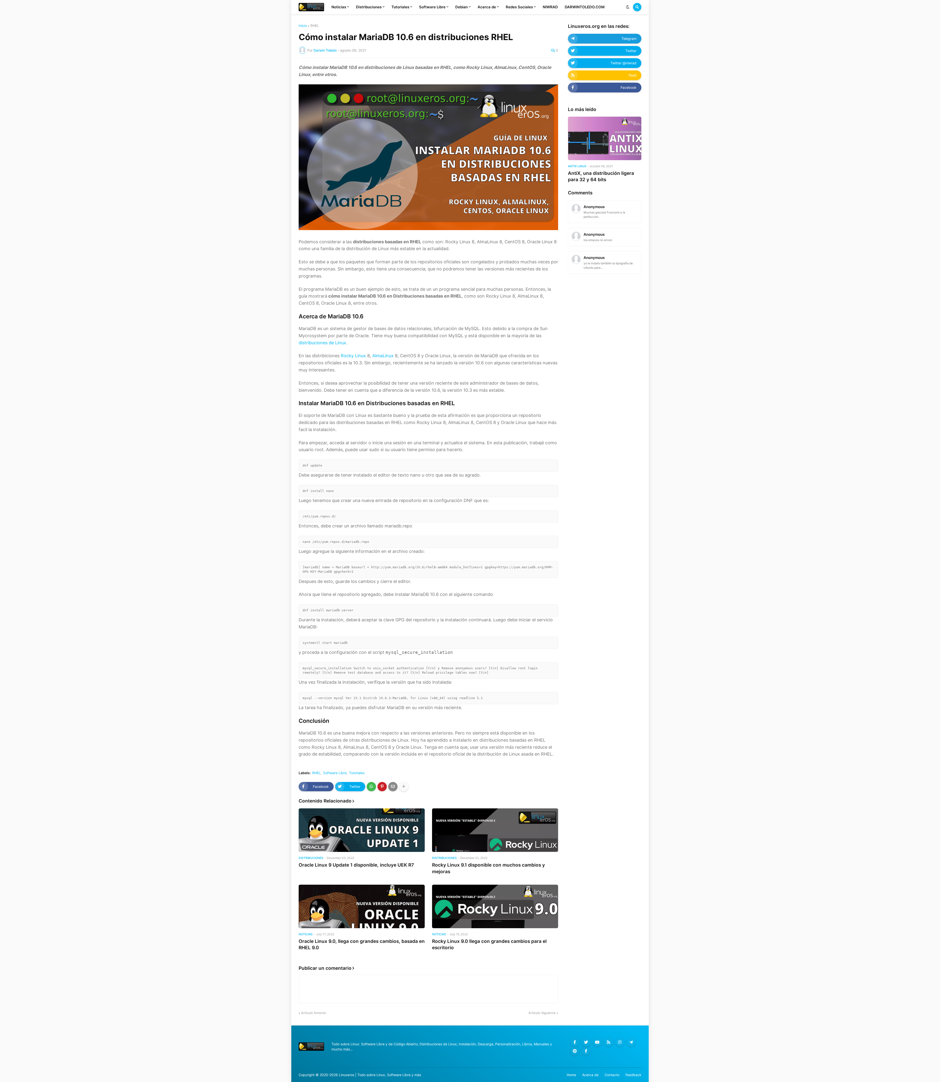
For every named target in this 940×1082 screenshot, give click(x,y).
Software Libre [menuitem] (432, 7)
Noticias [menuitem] (338, 7)
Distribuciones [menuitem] (369, 7)
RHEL (314, 25)
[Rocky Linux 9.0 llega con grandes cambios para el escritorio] (495, 906)
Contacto (612, 1075)
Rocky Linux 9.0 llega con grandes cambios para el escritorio (489, 944)
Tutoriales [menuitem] (400, 7)
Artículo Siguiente (542, 1013)
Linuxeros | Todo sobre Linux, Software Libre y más (380, 1075)
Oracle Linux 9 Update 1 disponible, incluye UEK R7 (356, 865)
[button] (627, 7)
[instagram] (619, 1042)
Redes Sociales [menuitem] (519, 7)
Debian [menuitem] (461, 7)
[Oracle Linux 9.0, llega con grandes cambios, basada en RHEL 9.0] (362, 906)
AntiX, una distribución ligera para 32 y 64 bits (601, 176)
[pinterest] (574, 1051)
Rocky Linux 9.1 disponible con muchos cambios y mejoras (488, 868)
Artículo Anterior (313, 1013)
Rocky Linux (353, 355)
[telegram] (631, 1042)
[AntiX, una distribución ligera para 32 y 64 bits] (604, 138)
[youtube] (597, 1042)
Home (571, 1075)
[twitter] (586, 1042)
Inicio (303, 25)
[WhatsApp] (371, 786)
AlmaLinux (383, 355)
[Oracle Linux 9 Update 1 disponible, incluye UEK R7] (362, 830)
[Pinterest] (382, 786)
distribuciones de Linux (322, 342)
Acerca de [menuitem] (487, 7)
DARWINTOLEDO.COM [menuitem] (585, 7)
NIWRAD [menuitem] (550, 7)
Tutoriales (356, 773)
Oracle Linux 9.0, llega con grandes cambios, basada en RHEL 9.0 (362, 944)
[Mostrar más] (403, 786)
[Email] (393, 786)
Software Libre (335, 773)
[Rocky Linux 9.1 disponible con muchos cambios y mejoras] (495, 830)
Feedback (633, 1075)
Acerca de (590, 1075)
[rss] (608, 1042)
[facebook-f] (574, 1042)
